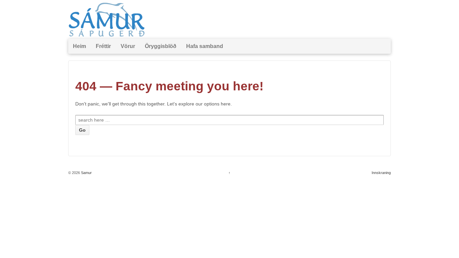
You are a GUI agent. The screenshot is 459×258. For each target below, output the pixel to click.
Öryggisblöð (160, 46)
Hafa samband (204, 46)
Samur (86, 173)
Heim (79, 46)
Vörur (128, 46)
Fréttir (103, 46)
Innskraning (381, 173)
